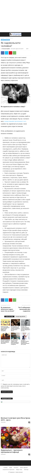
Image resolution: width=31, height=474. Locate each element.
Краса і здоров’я (24, 467)
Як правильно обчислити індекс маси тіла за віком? (7, 309)
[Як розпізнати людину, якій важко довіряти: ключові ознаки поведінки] (15, 336)
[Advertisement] (15, 16)
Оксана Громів (6, 48)
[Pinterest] (10, 53)
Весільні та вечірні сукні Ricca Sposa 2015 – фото (15, 419)
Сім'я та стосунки (5, 39)
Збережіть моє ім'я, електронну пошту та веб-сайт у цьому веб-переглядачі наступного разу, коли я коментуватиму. (15, 386)
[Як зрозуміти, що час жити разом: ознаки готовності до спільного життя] (15, 322)
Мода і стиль (19, 469)
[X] (6, 53)
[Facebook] (2, 53)
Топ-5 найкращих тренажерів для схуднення (24, 309)
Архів (10, 467)
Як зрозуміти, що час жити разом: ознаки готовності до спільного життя (15, 328)
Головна (5, 467)
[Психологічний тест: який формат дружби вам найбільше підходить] (5, 322)
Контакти (16, 467)
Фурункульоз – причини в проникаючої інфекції (11, 451)
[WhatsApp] (14, 53)
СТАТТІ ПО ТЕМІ (9, 316)
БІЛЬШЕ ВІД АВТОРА (20, 316)
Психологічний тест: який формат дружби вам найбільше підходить (5, 328)
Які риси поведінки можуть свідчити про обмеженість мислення (5, 342)
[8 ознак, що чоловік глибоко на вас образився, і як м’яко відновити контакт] (25, 322)
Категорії (26, 469)
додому (2, 38)
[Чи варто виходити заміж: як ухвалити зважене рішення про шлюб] (25, 336)
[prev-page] (14, 347)
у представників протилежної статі (15, 121)
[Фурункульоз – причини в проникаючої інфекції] (15, 437)
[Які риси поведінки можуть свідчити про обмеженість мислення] (5, 336)
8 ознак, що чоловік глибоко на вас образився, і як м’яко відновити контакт (25, 328)
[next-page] (16, 347)
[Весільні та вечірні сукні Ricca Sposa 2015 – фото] (15, 408)
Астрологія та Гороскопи (8, 469)
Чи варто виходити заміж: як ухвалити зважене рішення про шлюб (25, 342)
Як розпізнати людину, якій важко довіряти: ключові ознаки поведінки (15, 342)
